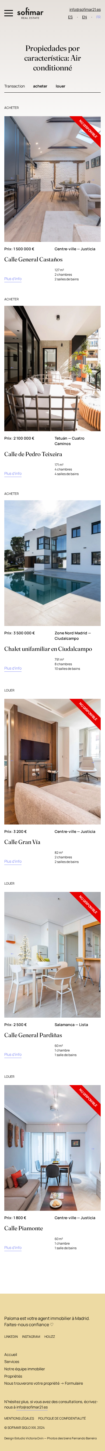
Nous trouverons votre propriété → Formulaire (43, 1383)
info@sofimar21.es (85, 9)
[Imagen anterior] (11, 179)
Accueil (10, 1354)
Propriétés (13, 1376)
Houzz (49, 1336)
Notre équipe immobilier (24, 1368)
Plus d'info (13, 278)
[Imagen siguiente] (93, 179)
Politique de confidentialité (62, 1418)
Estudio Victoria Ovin (29, 1438)
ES (70, 17)
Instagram (31, 1336)
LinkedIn (11, 1336)
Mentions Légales (19, 1418)
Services (11, 1361)
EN (84, 17)
